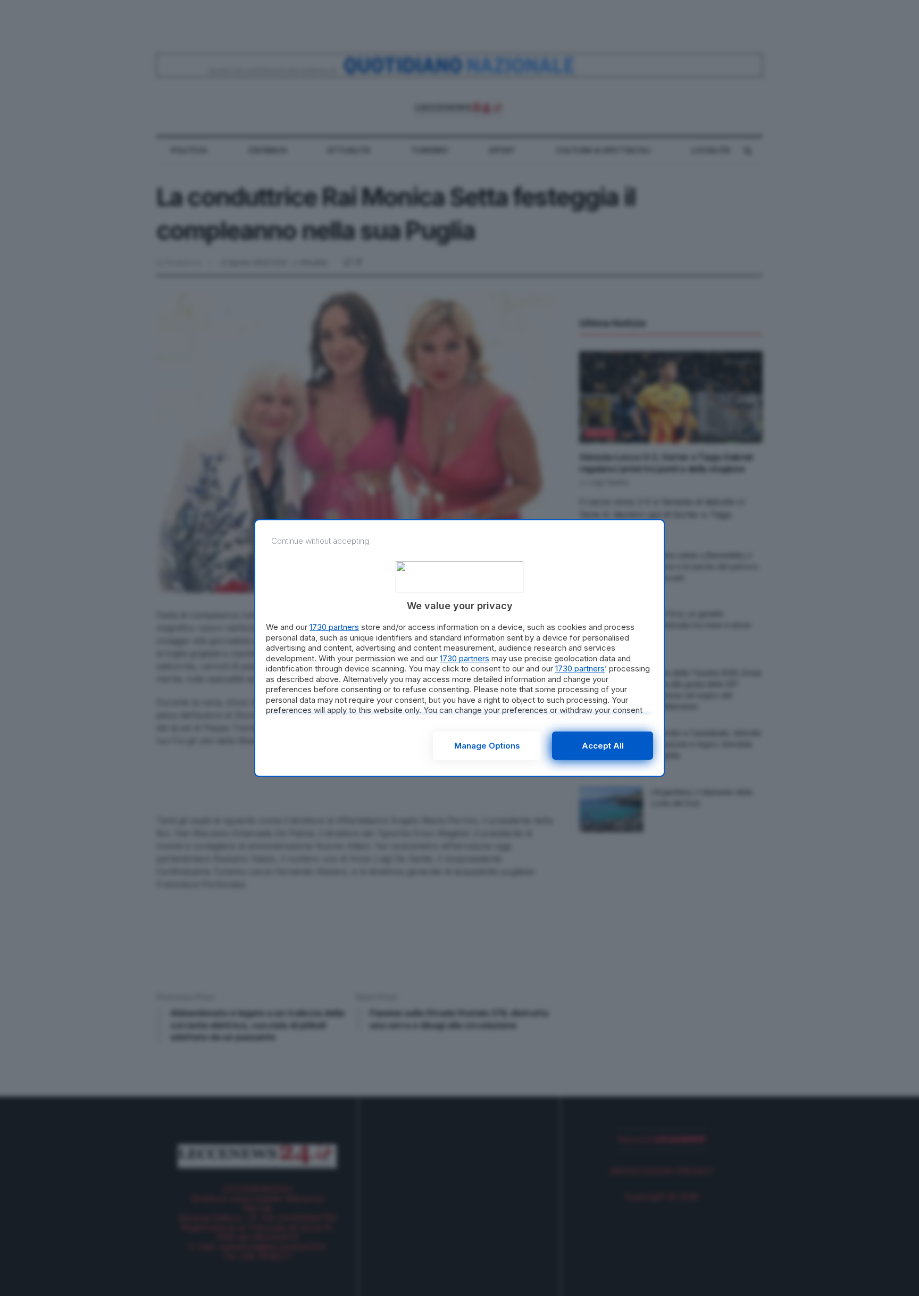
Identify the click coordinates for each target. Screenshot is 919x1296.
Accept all (603, 746)
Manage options (487, 746)
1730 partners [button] (334, 627)
